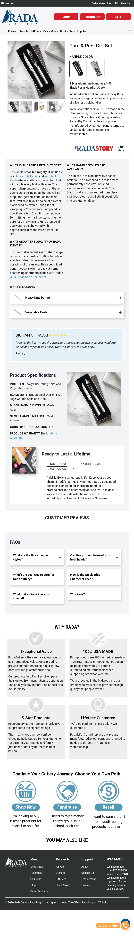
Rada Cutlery (21, 902)
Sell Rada (35, 879)
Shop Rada (36, 866)
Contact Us (87, 872)
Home (9, 3)
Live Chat (125, 3)
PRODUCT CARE (91, 464)
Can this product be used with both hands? (90, 557)
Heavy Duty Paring (26, 176)
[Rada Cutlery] (20, 17)
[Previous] (12, 70)
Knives (12, 31)
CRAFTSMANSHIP (60, 469)
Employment (88, 879)
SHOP (66, 16)
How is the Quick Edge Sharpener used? (85, 577)
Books (64, 31)
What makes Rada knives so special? (31, 596)
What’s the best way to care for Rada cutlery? (33, 577)
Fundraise (36, 872)
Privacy (85, 885)
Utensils (23, 31)
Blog (109, 3)
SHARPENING (57, 464)
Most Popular (78, 31)
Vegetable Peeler (37, 312)
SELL (118, 16)
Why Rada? (77, 594)
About (84, 866)
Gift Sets (36, 31)
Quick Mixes (50, 31)
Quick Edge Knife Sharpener (28, 277)
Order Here (98, 3)
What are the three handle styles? (30, 557)
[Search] (131, 31)
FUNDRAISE (92, 16)
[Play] (36, 70)
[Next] (60, 70)
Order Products (39, 891)
